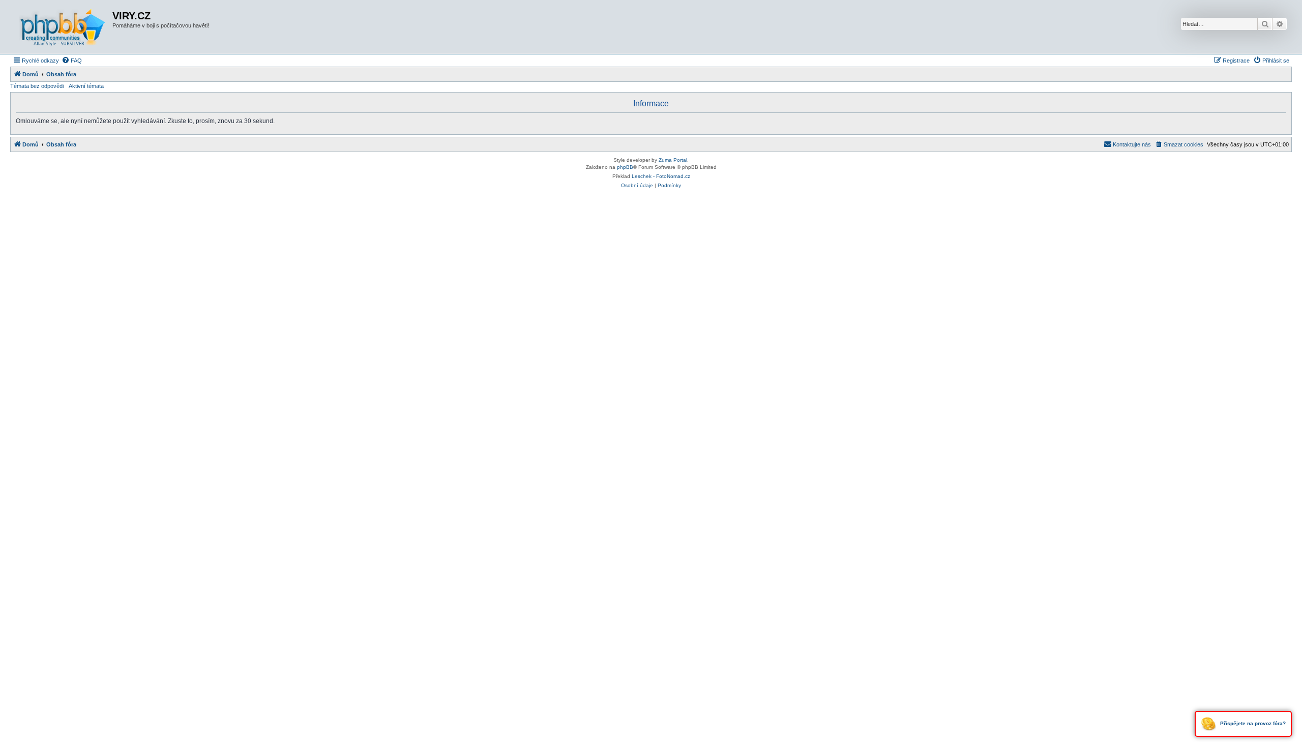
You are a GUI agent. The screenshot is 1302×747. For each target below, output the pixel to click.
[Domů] (62, 27)
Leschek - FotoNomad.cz (661, 176)
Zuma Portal (673, 160)
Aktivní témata (86, 86)
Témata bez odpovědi (37, 86)
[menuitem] (72, 60)
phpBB (625, 167)
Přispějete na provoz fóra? (1252, 723)
